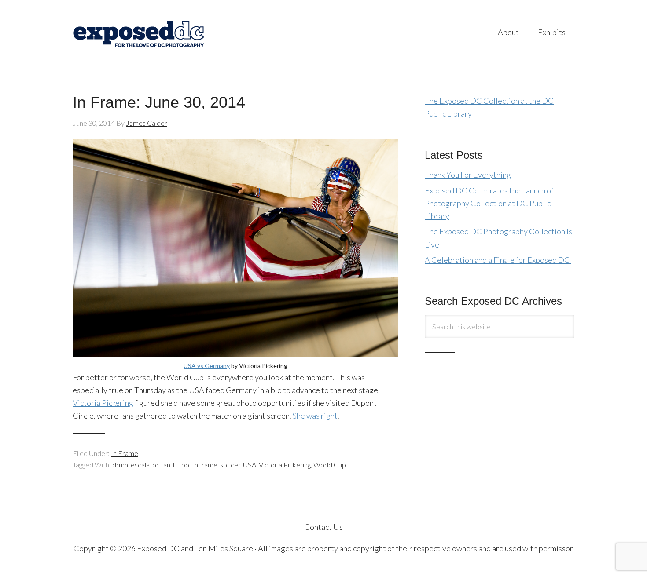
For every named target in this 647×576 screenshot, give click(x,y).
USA (249, 464)
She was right (315, 415)
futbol (182, 464)
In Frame (124, 453)
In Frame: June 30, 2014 (159, 102)
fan (165, 464)
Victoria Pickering (103, 403)
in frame (205, 464)
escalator (144, 464)
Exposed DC (160, 34)
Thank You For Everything (468, 174)
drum (120, 464)
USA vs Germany (207, 365)
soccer (230, 464)
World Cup (329, 464)
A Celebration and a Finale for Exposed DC (498, 260)
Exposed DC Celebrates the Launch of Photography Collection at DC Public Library (489, 203)
